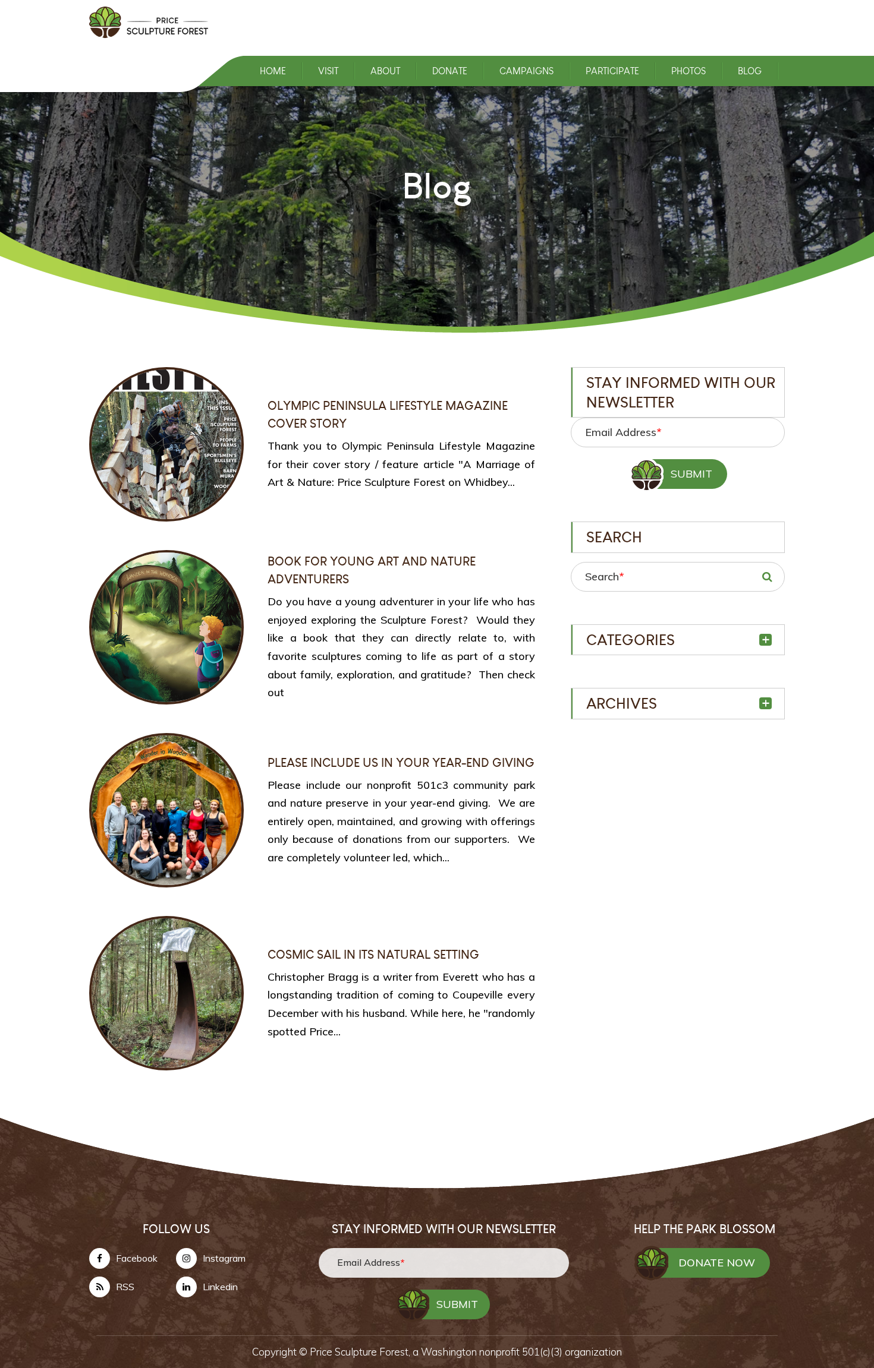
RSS (125, 1287)
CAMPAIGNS (526, 71)
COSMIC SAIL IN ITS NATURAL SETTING (373, 954)
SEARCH (767, 577)
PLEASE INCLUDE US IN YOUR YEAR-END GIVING (401, 762)
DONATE (449, 71)
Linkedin (220, 1287)
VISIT (328, 71)
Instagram (224, 1258)
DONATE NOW (716, 1262)
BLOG (750, 71)
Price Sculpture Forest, (361, 1351)
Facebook (137, 1258)
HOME (273, 71)
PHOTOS (688, 71)
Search (604, 576)
